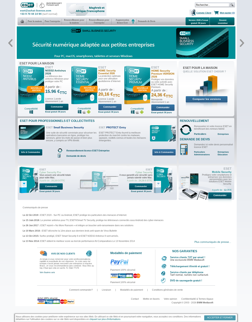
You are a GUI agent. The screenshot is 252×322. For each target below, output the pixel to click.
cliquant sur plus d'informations (104, 319)
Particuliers (200, 134)
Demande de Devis (146, 21)
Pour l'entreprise (52, 21)
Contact (135, 299)
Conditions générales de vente (167, 290)
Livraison (107, 290)
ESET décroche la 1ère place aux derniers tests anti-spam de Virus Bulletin (79, 230)
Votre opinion (171, 299)
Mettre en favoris (151, 299)
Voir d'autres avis (47, 272)
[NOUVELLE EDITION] (31, 103)
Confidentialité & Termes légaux (197, 299)
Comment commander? (81, 290)
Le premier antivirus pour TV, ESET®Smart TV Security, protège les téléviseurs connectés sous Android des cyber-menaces (101, 220)
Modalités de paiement (132, 290)
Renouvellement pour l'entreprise (99, 21)
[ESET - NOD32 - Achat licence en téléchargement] (22, 21)
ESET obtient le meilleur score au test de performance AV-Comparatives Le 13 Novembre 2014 (87, 241)
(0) (227, 13)
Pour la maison (35, 21)
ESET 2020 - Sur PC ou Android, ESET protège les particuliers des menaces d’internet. (83, 215)
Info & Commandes (30, 152)
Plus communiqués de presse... (212, 241)
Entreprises (223, 134)
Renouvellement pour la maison (74, 21)
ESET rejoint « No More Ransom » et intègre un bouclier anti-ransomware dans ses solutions (86, 225)
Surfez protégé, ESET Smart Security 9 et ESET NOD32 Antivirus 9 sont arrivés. (79, 236)
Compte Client (203, 13)
